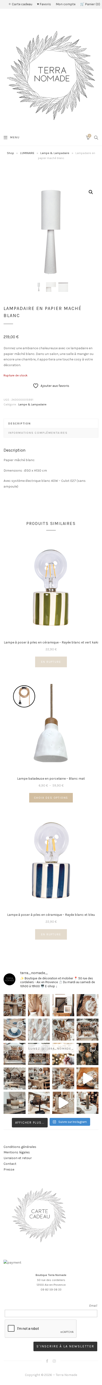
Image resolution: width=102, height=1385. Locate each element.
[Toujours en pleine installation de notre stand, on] (88, 1030)
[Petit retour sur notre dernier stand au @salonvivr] (15, 1054)
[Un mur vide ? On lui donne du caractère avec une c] (88, 1005)
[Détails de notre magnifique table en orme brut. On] (39, 1078)
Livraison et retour (18, 1158)
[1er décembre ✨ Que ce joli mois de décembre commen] (88, 1103)
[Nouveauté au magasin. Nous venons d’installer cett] (15, 1005)
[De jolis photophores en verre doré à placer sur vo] (15, 1103)
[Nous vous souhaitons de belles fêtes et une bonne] (63, 1054)
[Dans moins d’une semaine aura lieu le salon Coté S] (39, 1054)
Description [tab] (19, 423)
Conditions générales (20, 1147)
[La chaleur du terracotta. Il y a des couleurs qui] (39, 1005)
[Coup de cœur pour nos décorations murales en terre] (39, 1030)
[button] (91, 192)
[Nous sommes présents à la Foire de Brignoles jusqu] (15, 1078)
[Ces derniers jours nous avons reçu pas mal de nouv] (63, 1078)
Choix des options (51, 797)
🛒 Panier (89, 4)
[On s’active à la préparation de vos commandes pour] (63, 1103)
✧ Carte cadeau (20, 4)
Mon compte (65, 4)
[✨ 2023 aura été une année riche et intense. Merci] (88, 1078)
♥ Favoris (44, 4)
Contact (10, 1164)
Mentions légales (17, 1152)
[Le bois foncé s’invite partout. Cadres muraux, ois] (63, 1005)
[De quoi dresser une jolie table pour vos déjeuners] (15, 1030)
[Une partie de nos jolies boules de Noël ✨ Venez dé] (88, 1054)
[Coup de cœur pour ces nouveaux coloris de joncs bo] (39, 1103)
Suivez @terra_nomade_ (51, 1048)
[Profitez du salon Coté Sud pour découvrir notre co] (63, 1030)
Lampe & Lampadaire (54, 153)
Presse (9, 1169)
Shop (10, 153)
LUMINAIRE (27, 153)
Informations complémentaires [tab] (37, 432)
